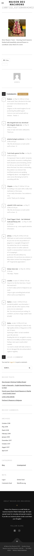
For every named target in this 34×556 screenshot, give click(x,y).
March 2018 (5, 430)
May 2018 (5, 427)
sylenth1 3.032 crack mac (15, 205)
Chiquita (9, 186)
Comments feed (7, 483)
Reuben (9, 99)
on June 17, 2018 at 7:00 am (21, 280)
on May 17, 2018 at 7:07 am (21, 186)
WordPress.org (21, 483)
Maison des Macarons (17, 3)
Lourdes (9, 280)
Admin (17, 82)
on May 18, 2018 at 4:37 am (20, 236)
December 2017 (7, 440)
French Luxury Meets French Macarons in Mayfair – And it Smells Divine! (16, 392)
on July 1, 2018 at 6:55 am (19, 323)
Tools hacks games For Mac (15, 153)
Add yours (23, 94)
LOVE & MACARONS (8, 397)
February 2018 (6, 433)
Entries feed (20, 479)
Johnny (9, 236)
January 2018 (6, 437)
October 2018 (6, 423)
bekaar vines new (12, 269)
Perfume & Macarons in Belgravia (12, 400)
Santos (9, 302)
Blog (3, 465)
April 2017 (5, 450)
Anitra (9, 323)
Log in (3, 479)
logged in (12, 362)
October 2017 (6, 444)
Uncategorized (21, 465)
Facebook (16, 530)
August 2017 (5, 447)
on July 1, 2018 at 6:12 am (19, 302)
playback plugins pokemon (15, 139)
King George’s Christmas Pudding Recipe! (14, 382)
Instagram (20, 530)
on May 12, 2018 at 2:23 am (21, 99)
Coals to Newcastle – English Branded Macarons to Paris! (16, 387)
